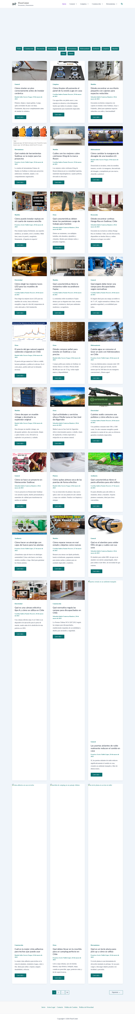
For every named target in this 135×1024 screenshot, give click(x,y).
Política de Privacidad (86, 1007)
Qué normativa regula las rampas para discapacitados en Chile (67, 610)
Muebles (93, 84)
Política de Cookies (71, 1007)
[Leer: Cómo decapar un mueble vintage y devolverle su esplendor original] (29, 397)
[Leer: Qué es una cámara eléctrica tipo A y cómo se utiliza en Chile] (29, 590)
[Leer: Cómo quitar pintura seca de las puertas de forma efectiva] (67, 462)
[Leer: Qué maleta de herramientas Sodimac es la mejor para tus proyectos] (29, 136)
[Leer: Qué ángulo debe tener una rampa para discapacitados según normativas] (105, 266)
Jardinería (94, 476)
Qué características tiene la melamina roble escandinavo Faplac (66, 286)
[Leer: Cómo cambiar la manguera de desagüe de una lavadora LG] (105, 136)
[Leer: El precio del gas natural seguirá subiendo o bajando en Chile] (29, 331)
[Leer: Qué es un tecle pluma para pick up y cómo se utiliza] (105, 862)
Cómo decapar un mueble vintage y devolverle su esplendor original (26, 417)
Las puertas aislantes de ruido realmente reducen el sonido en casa (105, 748)
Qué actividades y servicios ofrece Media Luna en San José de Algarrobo (67, 417)
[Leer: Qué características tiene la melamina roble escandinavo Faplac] (67, 266)
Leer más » (21, 117)
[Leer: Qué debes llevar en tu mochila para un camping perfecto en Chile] (67, 862)
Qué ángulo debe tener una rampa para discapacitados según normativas (103, 286)
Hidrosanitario (95, 149)
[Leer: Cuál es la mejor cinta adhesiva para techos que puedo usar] (29, 862)
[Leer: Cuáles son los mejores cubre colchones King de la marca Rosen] (67, 136)
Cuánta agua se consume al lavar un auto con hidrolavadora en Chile (105, 352)
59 (67, 992)
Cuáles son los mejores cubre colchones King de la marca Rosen (66, 156)
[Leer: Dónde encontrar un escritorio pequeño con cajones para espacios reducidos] (105, 70)
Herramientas (19, 149)
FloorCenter (23, 3)
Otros (54, 215)
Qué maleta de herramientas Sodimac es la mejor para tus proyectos (28, 156)
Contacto (60, 1007)
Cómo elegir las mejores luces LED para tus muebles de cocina (28, 286)
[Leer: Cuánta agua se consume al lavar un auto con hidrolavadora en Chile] (105, 331)
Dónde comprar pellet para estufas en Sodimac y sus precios (65, 352)
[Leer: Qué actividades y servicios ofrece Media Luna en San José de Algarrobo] (67, 397)
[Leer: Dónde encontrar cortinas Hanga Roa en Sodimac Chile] (105, 201)
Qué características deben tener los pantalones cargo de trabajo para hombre (66, 221)
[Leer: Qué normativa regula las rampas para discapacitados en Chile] (67, 590)
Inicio (43, 1007)
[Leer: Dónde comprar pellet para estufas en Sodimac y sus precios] (67, 331)
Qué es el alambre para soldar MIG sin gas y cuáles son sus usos (104, 545)
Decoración (94, 215)
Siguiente (116, 992)
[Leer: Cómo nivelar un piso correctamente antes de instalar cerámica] (29, 70)
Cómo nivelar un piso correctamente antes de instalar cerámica (29, 90)
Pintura (55, 476)
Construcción (57, 604)
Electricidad (18, 280)
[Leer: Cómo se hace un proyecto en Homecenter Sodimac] (29, 462)
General (17, 84)
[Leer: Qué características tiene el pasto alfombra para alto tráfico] (105, 462)
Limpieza (56, 84)
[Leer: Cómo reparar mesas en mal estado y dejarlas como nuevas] (67, 525)
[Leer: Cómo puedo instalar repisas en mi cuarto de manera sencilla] (29, 201)
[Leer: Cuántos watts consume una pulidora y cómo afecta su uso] (105, 397)
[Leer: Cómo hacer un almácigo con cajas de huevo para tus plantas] (29, 525)
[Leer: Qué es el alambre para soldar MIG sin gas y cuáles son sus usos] (105, 525)
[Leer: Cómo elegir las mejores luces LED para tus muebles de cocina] (29, 266)
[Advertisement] (67, 24)
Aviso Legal (51, 1007)
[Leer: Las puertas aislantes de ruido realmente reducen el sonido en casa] (105, 659)
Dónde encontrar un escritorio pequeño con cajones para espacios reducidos (105, 90)
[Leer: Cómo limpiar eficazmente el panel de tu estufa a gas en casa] (67, 70)
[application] (76, 4)
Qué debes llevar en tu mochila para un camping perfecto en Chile (67, 951)
